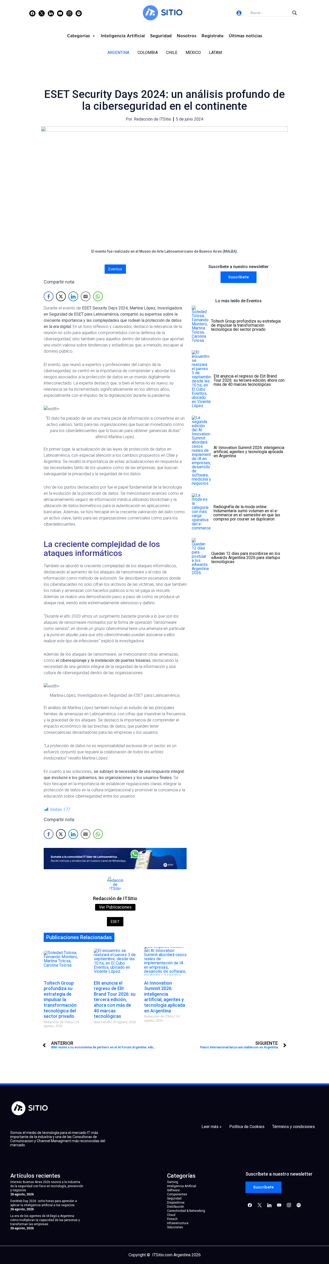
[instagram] (69, 13)
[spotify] (79, 13)
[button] (239, 277)
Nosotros (186, 36)
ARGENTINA (118, 52)
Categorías (78, 36)
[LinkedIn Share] (73, 296)
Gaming (172, 1182)
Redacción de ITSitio (115, 898)
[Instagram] (51, 13)
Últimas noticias (245, 36)
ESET (115, 921)
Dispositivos (176, 1202)
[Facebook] (32, 13)
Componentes (177, 1194)
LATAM (215, 52)
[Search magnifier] (294, 12)
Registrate (213, 36)
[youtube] (60, 13)
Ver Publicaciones (115, 907)
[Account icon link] (239, 13)
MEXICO (193, 52)
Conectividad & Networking (186, 1211)
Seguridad (161, 36)
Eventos (115, 269)
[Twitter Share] (61, 296)
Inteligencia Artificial (123, 36)
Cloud (171, 1215)
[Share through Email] (85, 296)
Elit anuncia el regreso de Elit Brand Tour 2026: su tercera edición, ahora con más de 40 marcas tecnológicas (114, 999)
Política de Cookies (246, 1127)
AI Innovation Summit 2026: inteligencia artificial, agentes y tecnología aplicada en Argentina (164, 996)
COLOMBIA (148, 52)
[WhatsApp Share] (98, 296)
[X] (42, 13)
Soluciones (175, 1227)
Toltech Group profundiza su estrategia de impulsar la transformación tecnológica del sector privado (60, 999)
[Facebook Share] (48, 296)
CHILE (171, 52)
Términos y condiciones (293, 1127)
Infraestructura (177, 1223)
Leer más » (212, 1127)
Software (173, 1190)
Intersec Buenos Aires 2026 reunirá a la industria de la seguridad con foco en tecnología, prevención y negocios (46, 1186)
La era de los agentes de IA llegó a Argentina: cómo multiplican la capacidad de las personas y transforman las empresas (45, 1220)
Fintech (172, 1219)
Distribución (175, 1206)
